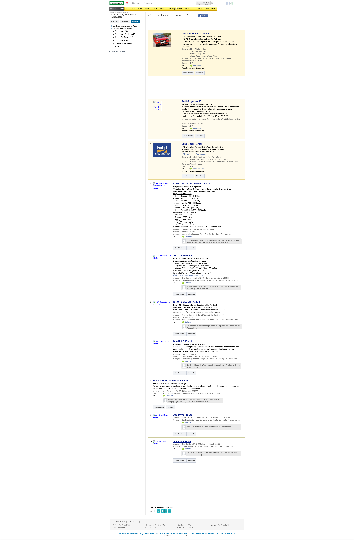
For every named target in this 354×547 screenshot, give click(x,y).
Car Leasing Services (123, 34)
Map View (114, 21)
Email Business (188, 72)
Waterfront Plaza (210, 162)
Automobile (204, 446)
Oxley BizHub (187, 357)
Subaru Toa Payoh (189, 229)
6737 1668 (197, 66)
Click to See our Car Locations (195, 154)
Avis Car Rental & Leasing (196, 33)
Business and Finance (157, 533)
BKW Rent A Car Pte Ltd (186, 302)
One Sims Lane (169, 391)
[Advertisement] (180, 25)
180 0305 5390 (198, 169)
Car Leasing (119, 31)
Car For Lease (159, 15)
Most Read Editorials (206, 533)
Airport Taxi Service (207, 234)
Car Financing (223, 446)
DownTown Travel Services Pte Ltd (192, 183)
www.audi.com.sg (197, 131)
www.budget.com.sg (198, 171)
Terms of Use (185, 536)
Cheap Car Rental (122, 43)
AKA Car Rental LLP (184, 255)
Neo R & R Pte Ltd (183, 341)
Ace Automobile (182, 441)
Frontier (198, 418)
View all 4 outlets (196, 61)
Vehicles (123, 29)
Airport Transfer (221, 234)
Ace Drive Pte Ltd (182, 415)
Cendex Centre (188, 315)
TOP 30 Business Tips (182, 533)
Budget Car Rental (122, 37)
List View (135, 21)
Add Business (227, 533)
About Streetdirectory (131, 533)
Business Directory (117, 8)
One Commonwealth (189, 278)
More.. (117, 46)
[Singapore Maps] (116, 3)
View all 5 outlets (196, 164)
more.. (227, 242)
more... (230, 234)
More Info (199, 72)
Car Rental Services (207, 393)
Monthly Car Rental (218, 525)
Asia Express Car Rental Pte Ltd (170, 380)
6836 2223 (197, 128)
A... (223, 119)
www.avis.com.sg (197, 68)
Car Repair (182, 525)
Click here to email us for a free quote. (188, 275)
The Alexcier (186, 444)
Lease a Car (181, 15)
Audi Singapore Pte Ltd (194, 101)
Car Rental (119, 40)
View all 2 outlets (188, 232)
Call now (188, 236)
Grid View (125, 21)
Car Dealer (213, 446)
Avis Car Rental (196, 58)
